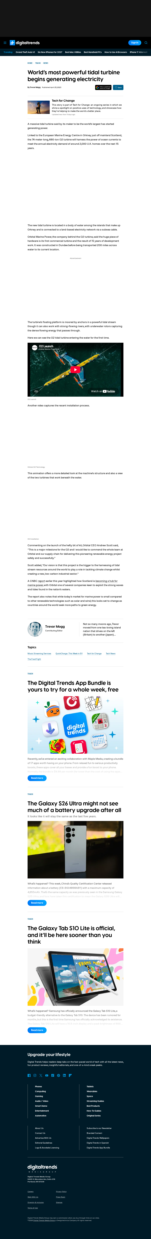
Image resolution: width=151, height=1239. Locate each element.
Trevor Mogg (35, 87)
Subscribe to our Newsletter (99, 1128)
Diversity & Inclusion (36, 1202)
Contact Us (40, 1133)
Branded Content (94, 1133)
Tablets (90, 1086)
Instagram (34, 1075)
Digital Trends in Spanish (98, 1142)
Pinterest (58, 1075)
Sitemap (59, 1202)
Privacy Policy (61, 1191)
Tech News (110, 653)
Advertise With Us (43, 1138)
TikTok (52, 1075)
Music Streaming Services (39, 653)
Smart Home (41, 1106)
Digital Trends (19, 47)
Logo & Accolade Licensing (47, 1147)
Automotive (40, 1115)
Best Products (93, 1106)
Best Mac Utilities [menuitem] (73, 52)
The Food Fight (34, 659)
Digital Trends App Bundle (98, 1147)
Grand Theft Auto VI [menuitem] (25, 52)
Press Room (60, 1197)
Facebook (29, 1075)
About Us (39, 1128)
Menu (5, 43)
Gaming (39, 1096)
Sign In (134, 42)
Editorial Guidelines (43, 1142)
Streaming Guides (95, 1101)
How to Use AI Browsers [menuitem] (116, 52)
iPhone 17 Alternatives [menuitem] (140, 52)
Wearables (92, 1091)
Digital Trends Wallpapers (98, 1138)
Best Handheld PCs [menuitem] (93, 52)
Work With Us (33, 1197)
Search (146, 43)
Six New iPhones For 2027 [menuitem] (50, 52)
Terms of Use (33, 1208)
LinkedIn (64, 1075)
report (41, 580)
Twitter (40, 1075)
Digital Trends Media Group (44, 1220)
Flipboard (70, 1075)
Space (90, 1096)
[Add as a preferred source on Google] (103, 87)
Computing (40, 1091)
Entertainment (42, 1110)
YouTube (46, 1075)
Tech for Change (63, 101)
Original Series (94, 1115)
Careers (30, 1191)
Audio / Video (41, 1101)
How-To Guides (94, 1110)
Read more (37, 778)
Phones (38, 1086)
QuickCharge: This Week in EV (69, 653)
